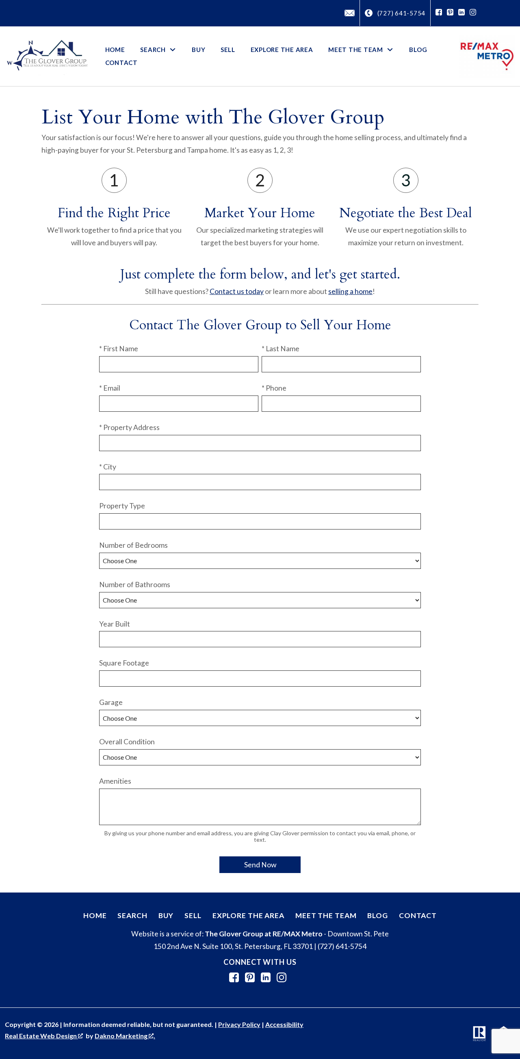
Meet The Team (325, 915)
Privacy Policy (239, 1024)
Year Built (114, 624)
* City (107, 467)
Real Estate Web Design (41, 1036)
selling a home (350, 291)
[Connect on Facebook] (439, 13)
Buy (198, 50)
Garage (111, 702)
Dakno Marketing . (125, 1036)
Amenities (115, 781)
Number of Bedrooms (133, 545)
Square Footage (124, 663)
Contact (121, 63)
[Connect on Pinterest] (450, 13)
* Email (109, 388)
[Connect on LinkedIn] (461, 13)
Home (115, 50)
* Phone (274, 388)
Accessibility (284, 1024)
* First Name (118, 348)
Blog (418, 50)
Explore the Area (282, 50)
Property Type (122, 505)
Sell (228, 50)
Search (132, 915)
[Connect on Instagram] (473, 13)
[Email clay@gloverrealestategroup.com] (349, 13)
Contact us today (237, 291)
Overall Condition (127, 741)
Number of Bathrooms (134, 584)
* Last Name (280, 348)
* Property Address (129, 427)
